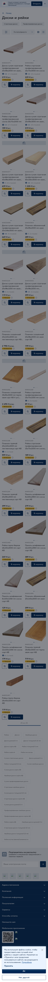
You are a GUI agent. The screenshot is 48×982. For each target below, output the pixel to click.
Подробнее (27, 962)
